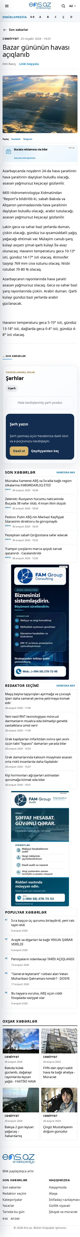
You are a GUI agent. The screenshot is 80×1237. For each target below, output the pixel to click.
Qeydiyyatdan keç (45, 451)
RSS (5, 1218)
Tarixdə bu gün (13, 1212)
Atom (15, 1218)
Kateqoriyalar (12, 1200)
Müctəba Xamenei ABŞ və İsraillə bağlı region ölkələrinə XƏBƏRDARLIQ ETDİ (38, 482)
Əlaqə (53, 1193)
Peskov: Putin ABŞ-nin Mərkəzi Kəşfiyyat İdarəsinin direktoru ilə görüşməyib (34, 519)
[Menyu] (7, 6)
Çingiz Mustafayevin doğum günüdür (58, 1129)
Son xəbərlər (12, 1187)
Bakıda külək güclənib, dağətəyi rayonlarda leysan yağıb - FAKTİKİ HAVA (20, 1074)
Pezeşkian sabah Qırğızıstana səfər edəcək (36, 535)
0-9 (32, 17)
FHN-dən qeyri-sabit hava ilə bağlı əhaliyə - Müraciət (59, 1072)
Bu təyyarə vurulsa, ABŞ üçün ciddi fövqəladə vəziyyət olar (36, 995)
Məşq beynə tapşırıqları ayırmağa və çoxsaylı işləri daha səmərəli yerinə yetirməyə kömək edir (38, 698)
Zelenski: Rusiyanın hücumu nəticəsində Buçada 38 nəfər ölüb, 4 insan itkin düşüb (35, 501)
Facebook (15, 139)
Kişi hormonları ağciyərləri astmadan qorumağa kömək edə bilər (32, 777)
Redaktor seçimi (14, 1193)
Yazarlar (8, 1205)
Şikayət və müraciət (63, 1212)
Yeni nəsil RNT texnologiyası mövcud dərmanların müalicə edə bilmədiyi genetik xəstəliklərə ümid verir (36, 721)
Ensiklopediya (15, 17)
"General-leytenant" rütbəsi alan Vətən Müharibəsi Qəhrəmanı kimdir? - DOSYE (40, 976)
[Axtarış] (63, 6)
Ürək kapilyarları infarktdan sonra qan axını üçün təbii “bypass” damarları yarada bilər (37, 741)
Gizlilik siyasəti (59, 1205)
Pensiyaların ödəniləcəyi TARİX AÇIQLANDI (42, 959)
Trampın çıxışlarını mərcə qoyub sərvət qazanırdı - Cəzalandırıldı (33, 550)
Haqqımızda (58, 1187)
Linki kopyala (29, 64)
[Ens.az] (40, 6)
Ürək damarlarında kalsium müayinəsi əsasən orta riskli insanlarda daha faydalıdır (38, 759)
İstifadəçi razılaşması (64, 1200)
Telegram (27, 139)
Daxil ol (19, 451)
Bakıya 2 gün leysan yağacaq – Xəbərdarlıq (19, 1131)
